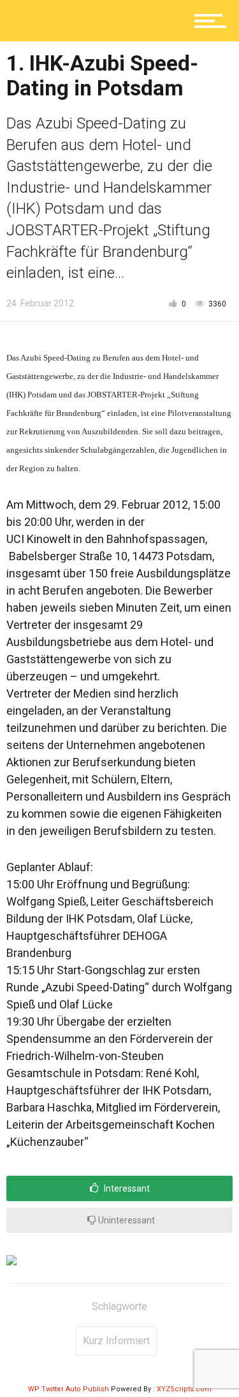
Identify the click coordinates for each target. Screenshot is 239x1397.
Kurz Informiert (116, 1341)
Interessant (126, 1188)
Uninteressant (125, 1220)
